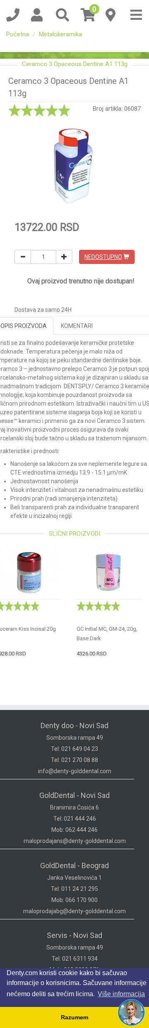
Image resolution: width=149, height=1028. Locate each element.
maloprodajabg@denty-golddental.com (74, 911)
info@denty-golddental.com (74, 771)
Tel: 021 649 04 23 (74, 748)
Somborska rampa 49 (74, 737)
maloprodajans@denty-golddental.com (75, 841)
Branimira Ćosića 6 (74, 807)
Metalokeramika (60, 34)
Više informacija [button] (121, 993)
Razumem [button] (74, 1017)
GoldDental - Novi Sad (74, 795)
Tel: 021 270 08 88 (74, 760)
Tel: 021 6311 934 (75, 958)
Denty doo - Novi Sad (74, 725)
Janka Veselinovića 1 (74, 877)
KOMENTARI (77, 326)
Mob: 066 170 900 (74, 900)
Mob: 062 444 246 (74, 829)
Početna (17, 34)
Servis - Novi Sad (74, 935)
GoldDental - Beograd (74, 865)
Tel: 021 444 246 (74, 818)
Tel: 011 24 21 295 (74, 889)
